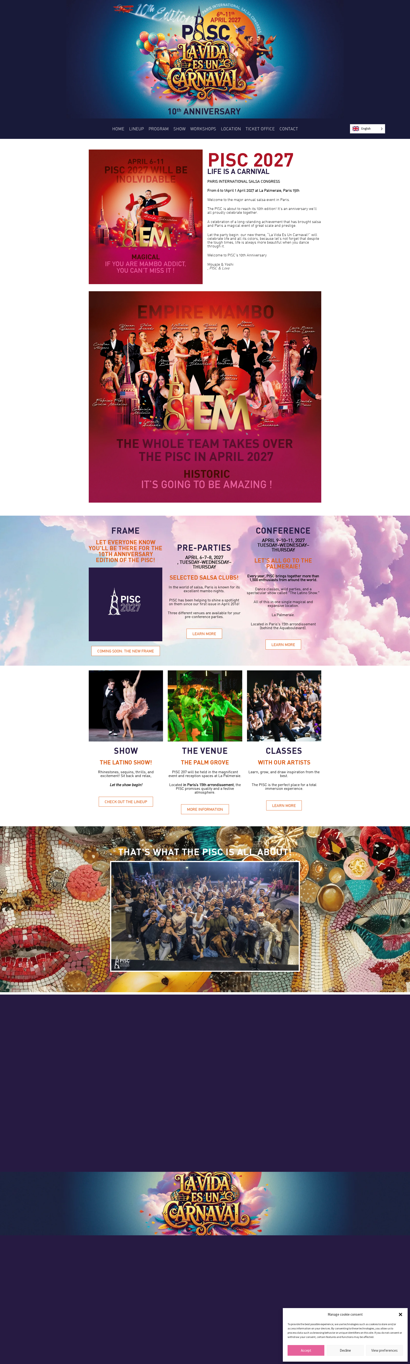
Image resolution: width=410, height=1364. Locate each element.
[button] (400, 1314)
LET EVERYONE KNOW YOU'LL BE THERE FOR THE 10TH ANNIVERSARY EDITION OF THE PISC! (125, 550)
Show (179, 128)
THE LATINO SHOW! (126, 762)
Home (118, 128)
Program (159, 128)
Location (231, 128)
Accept (306, 1350)
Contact (289, 128)
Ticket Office (260, 128)
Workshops (203, 128)
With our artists (284, 762)
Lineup (136, 128)
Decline (345, 1350)
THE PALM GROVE (205, 762)
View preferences (384, 1350)
